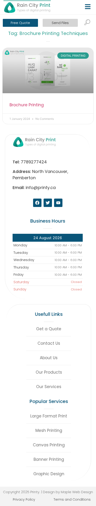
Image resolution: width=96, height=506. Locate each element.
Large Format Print (48, 416)
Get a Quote (48, 329)
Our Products (49, 372)
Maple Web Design (77, 491)
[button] (89, 5)
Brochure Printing (27, 105)
